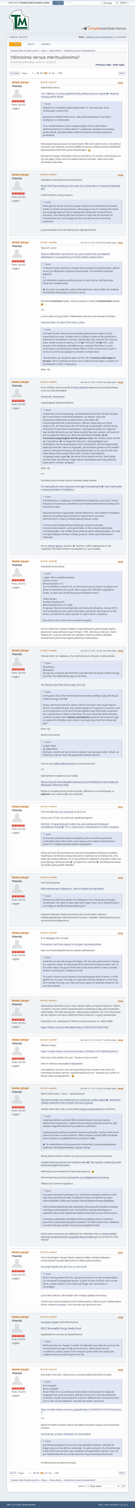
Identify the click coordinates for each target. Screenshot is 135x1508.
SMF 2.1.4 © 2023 (14, 1505)
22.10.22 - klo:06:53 (48, 382)
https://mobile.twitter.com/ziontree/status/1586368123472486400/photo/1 (80, 1051)
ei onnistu (61, 1304)
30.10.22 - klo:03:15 (48, 1000)
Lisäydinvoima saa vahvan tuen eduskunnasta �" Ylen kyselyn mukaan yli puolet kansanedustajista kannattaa (81, 1164)
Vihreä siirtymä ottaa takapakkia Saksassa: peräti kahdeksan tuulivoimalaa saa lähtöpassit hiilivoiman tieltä (79, 784)
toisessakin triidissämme (70, 1063)
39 (41, 73)
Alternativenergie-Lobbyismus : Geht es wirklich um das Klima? (72, 888)
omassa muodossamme (91, 1109)
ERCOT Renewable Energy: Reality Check (61, 1328)
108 (60, 73)
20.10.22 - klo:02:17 (48, 82)
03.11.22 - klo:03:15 (48, 1317)
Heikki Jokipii (20, 82)
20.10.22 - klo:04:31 (48, 174)
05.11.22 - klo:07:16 (48, 1369)
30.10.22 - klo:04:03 (48, 1040)
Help (100, 1504)
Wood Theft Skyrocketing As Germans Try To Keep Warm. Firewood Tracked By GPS (80, 187)
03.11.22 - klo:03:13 (48, 1252)
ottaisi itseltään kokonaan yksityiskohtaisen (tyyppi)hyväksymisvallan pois (79, 1235)
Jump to (82, 1485)
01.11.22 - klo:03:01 (48, 1088)
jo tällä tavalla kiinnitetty (64, 763)
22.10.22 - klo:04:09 (48, 242)
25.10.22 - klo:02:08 (48, 561)
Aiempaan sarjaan (50, 1322)
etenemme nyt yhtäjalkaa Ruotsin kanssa (88, 1177)
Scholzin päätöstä (79, 387)
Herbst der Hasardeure (53, 396)
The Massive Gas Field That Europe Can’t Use (63, 684)
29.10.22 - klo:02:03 (48, 877)
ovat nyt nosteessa (63, 811)
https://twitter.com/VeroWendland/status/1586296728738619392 (75, 1027)
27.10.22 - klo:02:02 (48, 650)
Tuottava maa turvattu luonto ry (100, 37)
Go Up (13, 1473)
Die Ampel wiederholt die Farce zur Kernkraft (64, 1266)
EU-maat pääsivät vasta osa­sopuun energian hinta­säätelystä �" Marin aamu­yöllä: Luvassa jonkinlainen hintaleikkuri (81, 488)
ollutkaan (50, 938)
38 (38, 73)
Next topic (118, 64)
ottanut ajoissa (55, 545)
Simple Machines (29, 1505)
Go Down (14, 73)
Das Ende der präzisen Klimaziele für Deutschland (66, 1434)
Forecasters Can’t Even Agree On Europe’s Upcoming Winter (71, 944)
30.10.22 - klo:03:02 (48, 933)
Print (122, 73)
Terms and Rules (111, 1504)
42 (53, 73)
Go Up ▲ (124, 1504)
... (35, 73)
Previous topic (103, 64)
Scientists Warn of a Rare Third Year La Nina (62, 322)
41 (50, 73)
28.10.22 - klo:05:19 (48, 806)
